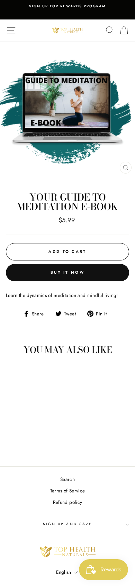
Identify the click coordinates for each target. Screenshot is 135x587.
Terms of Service (67, 490)
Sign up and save (67, 523)
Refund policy (67, 502)
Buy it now (67, 272)
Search (67, 479)
